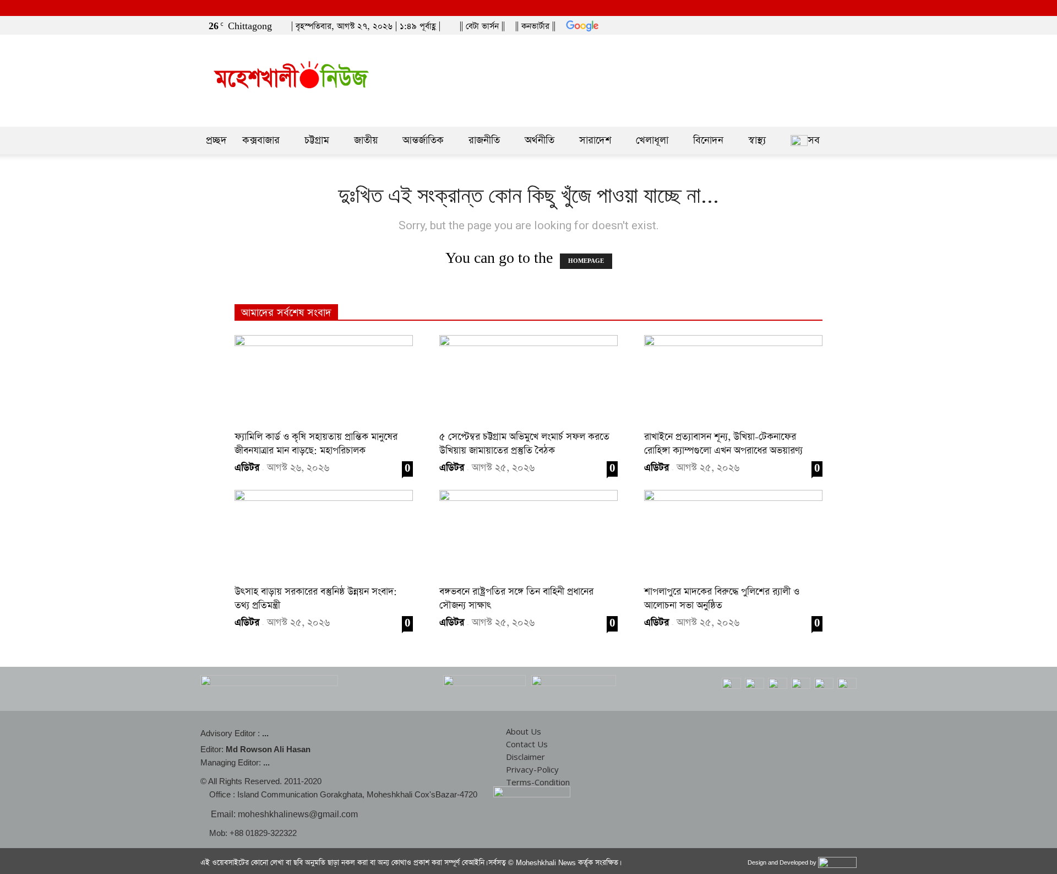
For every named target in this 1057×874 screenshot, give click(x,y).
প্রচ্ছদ (216, 140)
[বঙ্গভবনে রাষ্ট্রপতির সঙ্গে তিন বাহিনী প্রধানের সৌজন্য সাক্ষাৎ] (528, 534)
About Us (523, 731)
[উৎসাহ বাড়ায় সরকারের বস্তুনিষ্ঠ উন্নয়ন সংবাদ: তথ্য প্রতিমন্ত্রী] (324, 534)
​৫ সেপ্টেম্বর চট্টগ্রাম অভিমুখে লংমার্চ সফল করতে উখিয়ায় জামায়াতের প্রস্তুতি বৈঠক (524, 443)
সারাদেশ (595, 140)
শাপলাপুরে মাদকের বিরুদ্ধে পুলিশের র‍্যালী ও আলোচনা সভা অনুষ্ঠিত (721, 598)
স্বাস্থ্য (757, 140)
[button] (797, 23)
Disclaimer (525, 756)
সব (814, 140)
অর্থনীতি (539, 140)
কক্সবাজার (261, 140)
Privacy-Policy (532, 769)
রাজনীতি (484, 140)
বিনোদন (708, 140)
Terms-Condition (538, 781)
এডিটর (247, 467)
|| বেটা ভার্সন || (482, 26)
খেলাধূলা (652, 140)
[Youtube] (850, 23)
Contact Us (527, 743)
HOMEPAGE (586, 261)
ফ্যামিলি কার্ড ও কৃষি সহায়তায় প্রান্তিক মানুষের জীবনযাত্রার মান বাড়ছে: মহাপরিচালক (316, 443)
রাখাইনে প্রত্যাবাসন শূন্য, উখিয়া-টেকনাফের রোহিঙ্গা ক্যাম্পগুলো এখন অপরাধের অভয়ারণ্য (723, 443)
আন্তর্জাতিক (423, 140)
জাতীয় (366, 140)
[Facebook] (814, 23)
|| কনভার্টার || (535, 26)
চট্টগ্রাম (316, 140)
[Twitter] (832, 23)
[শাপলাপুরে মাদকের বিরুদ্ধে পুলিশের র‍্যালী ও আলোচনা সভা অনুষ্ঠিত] (733, 534)
